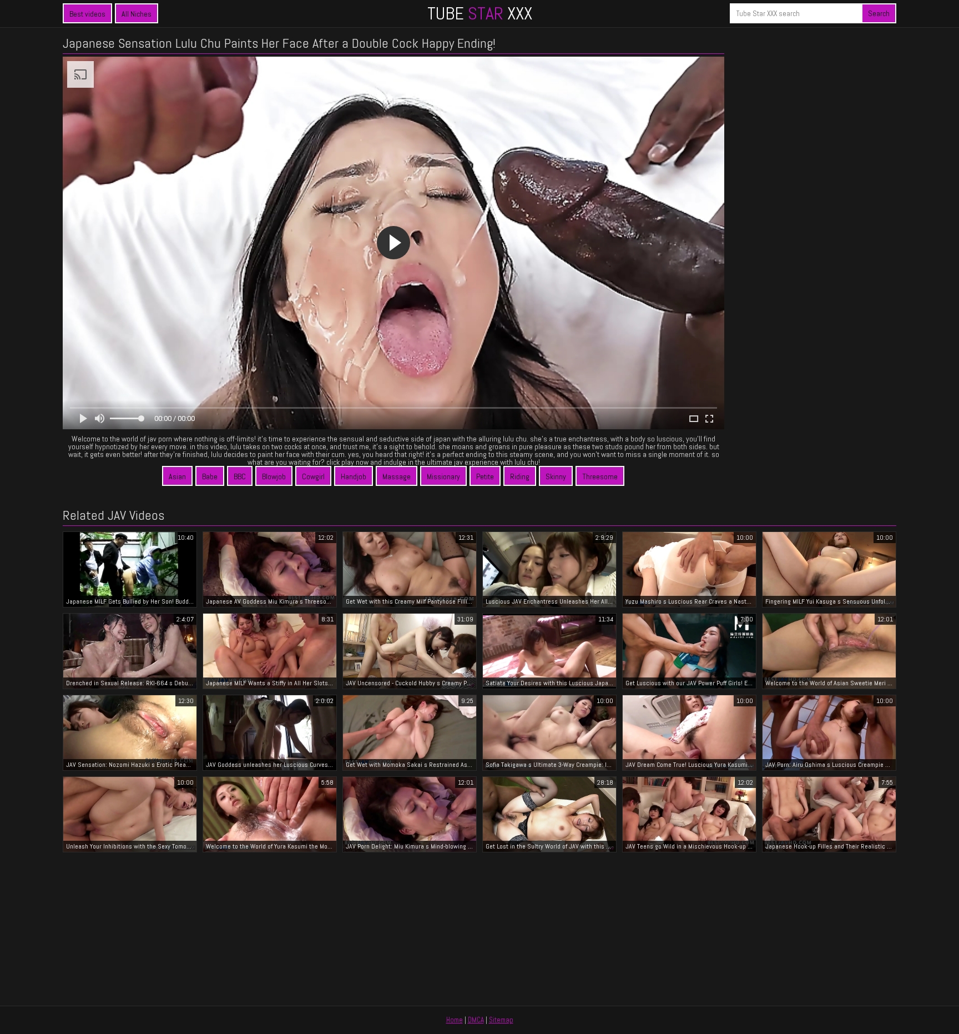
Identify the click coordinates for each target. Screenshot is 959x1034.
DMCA (476, 1020)
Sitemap (501, 1020)
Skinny (556, 476)
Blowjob (274, 476)
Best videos (87, 14)
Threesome (600, 476)
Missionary (443, 476)
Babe (210, 476)
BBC (240, 476)
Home (454, 1020)
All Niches (137, 14)
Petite (485, 476)
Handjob (353, 476)
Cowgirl (313, 476)
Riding (519, 476)
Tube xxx (479, 13)
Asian (177, 476)
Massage (396, 476)
